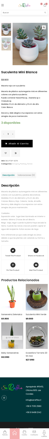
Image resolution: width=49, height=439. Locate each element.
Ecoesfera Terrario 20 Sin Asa (36, 354)
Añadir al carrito (19, 143)
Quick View (17, 298)
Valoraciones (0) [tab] (26, 175)
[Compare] (15, 153)
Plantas (23, 164)
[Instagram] (4, 397)
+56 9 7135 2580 (33, 406)
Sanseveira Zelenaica (11, 314)
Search (45, 12)
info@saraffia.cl (33, 400)
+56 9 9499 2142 (33, 412)
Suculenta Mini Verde (36, 314)
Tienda (29, 164)
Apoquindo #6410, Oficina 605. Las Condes (34, 390)
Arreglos (15, 164)
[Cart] (45, 5)
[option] (6, 29)
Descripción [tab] (9, 175)
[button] (44, 27)
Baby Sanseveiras (10, 352)
